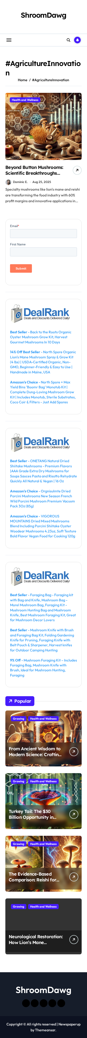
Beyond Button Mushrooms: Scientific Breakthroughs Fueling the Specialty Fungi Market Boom (34, 175)
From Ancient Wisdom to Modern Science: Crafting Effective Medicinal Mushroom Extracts (35, 757)
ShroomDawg (43, 15)
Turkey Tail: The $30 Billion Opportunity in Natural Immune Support (36, 817)
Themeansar (45, 1030)
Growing (18, 718)
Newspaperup (69, 1024)
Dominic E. (20, 182)
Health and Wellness (25, 100)
